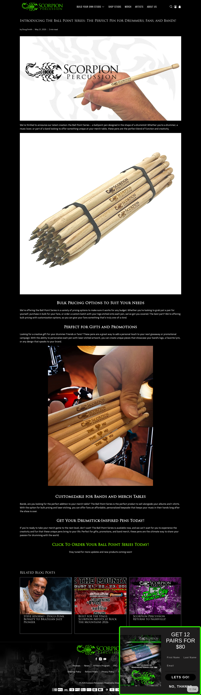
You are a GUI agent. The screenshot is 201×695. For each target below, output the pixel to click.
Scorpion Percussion (95, 682)
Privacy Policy (107, 671)
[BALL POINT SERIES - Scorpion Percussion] (100, 293)
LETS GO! (181, 677)
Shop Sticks (114, 6)
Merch (128, 6)
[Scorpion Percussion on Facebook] (96, 659)
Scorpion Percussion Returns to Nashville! (149, 617)
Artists (139, 6)
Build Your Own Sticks (89, 6)
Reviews (76, 665)
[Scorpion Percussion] (42, 6)
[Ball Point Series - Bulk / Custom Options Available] (100, 487)
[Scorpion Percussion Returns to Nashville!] (155, 595)
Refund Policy (91, 671)
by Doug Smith (26, 29)
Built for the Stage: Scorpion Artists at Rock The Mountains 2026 (97, 619)
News (86, 665)
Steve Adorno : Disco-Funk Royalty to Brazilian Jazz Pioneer (44, 619)
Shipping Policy (74, 671)
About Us (152, 6)
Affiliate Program (101, 665)
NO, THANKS (180, 686)
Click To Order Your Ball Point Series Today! (100, 544)
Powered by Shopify (113, 682)
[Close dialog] (198, 629)
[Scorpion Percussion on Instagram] (100, 659)
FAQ (115, 665)
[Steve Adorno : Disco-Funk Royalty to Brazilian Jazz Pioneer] (46, 595)
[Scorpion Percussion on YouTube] (104, 659)
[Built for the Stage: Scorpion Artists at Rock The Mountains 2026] (100, 595)
